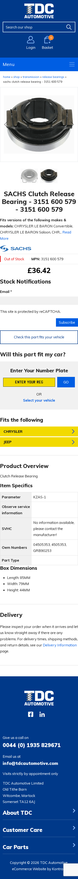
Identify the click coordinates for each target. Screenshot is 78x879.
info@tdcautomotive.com (30, 763)
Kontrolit (59, 869)
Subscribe (67, 322)
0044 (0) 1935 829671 (32, 745)
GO (66, 382)
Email (4, 291)
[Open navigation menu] (72, 64)
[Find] (69, 27)
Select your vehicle (39, 400)
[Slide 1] (49, 175)
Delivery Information (60, 645)
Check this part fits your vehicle (39, 337)
